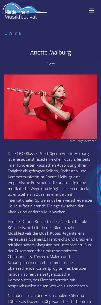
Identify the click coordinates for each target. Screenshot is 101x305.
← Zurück (12, 33)
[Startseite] (24, 12)
